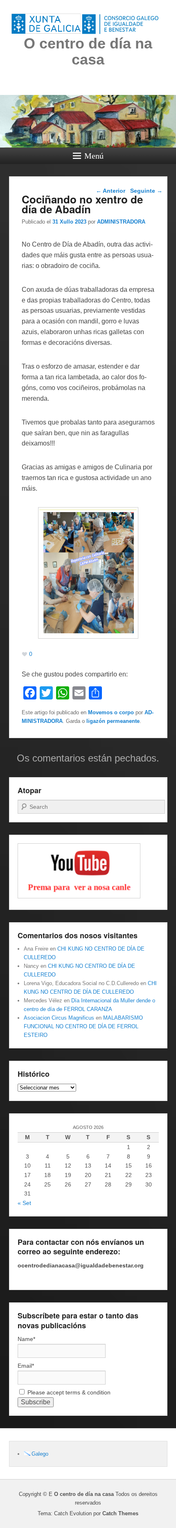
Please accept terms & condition (68, 1392)
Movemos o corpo (111, 712)
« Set (24, 1203)
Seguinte (146, 190)
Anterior (110, 190)
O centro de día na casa (88, 51)
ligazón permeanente (113, 721)
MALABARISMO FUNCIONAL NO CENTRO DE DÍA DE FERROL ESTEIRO (83, 1026)
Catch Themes (120, 1513)
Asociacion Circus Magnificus (59, 1018)
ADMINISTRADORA (121, 222)
